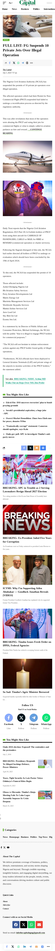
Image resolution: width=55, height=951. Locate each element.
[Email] (36, 947)
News (6, 40)
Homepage (14, 837)
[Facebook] (9, 722)
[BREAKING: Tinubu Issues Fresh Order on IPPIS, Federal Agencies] (27, 623)
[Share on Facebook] (10, 63)
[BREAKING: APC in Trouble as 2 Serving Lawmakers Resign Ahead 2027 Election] (27, 469)
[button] (5, 3)
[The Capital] (27, 3)
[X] (21, 722)
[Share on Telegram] (23, 63)
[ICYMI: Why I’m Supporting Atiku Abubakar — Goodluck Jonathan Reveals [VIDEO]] (27, 570)
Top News (43, 837)
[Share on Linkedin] (25, 947)
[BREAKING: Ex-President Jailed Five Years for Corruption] (27, 520)
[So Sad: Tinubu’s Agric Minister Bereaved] (27, 674)
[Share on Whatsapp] (18, 63)
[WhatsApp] (46, 722)
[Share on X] (14, 63)
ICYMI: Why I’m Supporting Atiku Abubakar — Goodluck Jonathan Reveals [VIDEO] (25, 592)
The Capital (7, 70)
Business (25, 837)
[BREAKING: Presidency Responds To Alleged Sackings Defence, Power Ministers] (45, 764)
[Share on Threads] (27, 63)
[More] (31, 63)
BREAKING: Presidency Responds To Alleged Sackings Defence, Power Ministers (19, 764)
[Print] (42, 947)
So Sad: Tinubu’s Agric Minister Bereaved (26, 692)
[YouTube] (8, 847)
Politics (33, 837)
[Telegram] (34, 722)
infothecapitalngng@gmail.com (30, 933)
